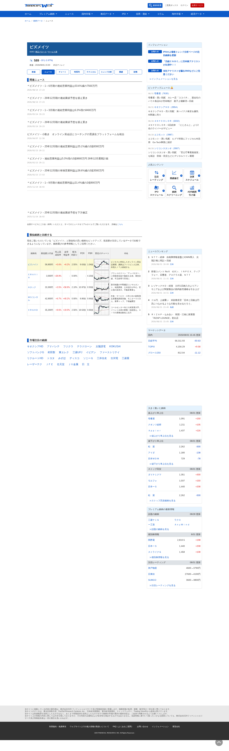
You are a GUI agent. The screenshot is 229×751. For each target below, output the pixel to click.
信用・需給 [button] (142, 14)
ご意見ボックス (171, 5)
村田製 (51, 352)
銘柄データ (38, 21)
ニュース (69, 14)
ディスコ (74, 358)
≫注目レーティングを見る (162, 585)
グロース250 (154, 352)
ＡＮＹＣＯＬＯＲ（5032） (167, 121)
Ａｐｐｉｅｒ (154, 430)
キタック (32, 287)
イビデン (91, 352)
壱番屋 (151, 418)
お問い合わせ (142, 726)
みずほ (62, 358)
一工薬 (151, 524)
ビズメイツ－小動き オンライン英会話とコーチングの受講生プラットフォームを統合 (75, 134)
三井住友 (102, 358)
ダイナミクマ (154, 474)
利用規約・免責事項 (57, 726)
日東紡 (151, 574)
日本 (172, 264)
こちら (120, 224)
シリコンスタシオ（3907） (167, 148)
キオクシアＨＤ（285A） (166, 107)
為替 (172, 307)
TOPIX (151, 346)
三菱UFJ (77, 352)
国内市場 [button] (86, 14)
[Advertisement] (114, 32)
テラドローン (84, 346)
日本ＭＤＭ (153, 458)
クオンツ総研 (154, 424)
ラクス (177, 520)
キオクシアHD (35, 346)
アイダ (151, 452)
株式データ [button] (106, 14)
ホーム (28, 14)
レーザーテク (34, 364)
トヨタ (51, 358)
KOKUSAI (115, 346)
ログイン (184, 5)
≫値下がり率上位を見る (161, 464)
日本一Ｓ (152, 486)
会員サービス (197, 5)
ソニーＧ (88, 358)
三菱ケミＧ (153, 520)
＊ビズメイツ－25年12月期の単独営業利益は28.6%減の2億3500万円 (65, 170)
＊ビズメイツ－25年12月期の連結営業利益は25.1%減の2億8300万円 (65, 146)
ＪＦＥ (49, 364)
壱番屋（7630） (162, 93)
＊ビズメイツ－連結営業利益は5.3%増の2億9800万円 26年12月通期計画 (67, 158)
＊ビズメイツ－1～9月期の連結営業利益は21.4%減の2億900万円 (63, 182)
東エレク (64, 352)
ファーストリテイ (110, 352)
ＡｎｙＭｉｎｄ (182, 524)
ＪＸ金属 (73, 364)
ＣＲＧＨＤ (33, 310)
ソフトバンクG (35, 352)
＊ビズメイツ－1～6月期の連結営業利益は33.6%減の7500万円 (62, 86)
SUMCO (152, 580)
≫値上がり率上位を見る (161, 436)
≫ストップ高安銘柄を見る (162, 500)
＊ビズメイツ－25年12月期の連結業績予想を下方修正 (57, 212)
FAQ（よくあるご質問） (123, 726)
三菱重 (125, 358)
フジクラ (68, 346)
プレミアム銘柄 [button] (47, 14)
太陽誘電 (101, 346)
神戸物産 (152, 568)
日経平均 (152, 340)
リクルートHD (35, 358)
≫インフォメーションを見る (163, 79)
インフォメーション (160, 726)
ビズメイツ (33, 264)
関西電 (151, 540)
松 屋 (151, 446)
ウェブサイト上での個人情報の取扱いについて (89, 726)
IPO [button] (124, 14)
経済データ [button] (196, 14)
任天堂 (60, 364)
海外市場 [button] (176, 14)
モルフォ (152, 480)
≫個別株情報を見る (159, 557)
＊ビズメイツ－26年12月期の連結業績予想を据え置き (57, 98)
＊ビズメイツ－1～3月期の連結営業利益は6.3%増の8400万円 (61, 110)
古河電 (114, 358)
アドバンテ (53, 346)
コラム (160, 14)
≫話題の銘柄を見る (159, 529)
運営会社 (176, 726)
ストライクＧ (154, 552)
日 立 (85, 364)
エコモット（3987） (164, 134)
